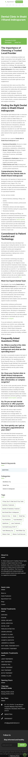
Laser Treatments (15, 523)
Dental (14, 516)
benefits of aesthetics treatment (11, 508)
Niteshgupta (8, 42)
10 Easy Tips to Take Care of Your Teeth (12, 501)
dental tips (22, 516)
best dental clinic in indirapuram (10, 512)
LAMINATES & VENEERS (8, 643)
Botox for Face (6, 516)
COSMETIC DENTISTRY (7, 640)
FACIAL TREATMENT (6, 667)
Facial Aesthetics (18, 519)
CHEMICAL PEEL (5, 664)
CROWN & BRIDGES (6, 631)
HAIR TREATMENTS (6, 662)
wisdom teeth (6, 534)
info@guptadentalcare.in (6, 723)
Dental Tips (18, 42)
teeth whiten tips (20, 530)
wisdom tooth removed (19, 534)
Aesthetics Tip (7, 482)
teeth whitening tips (7, 530)
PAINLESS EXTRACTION (8, 629)
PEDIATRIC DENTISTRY (7, 637)
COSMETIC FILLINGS (7, 634)
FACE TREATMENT (6, 670)
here (20, 277)
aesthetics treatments (8, 505)
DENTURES (4, 615)
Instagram (11, 318)
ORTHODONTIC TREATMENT (9, 648)
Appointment (19, 1)
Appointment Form (6, 599)
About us (3, 593)
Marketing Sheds (14, 756)
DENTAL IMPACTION (7, 623)
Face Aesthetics (6, 519)
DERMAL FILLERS (6, 676)
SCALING (3, 617)
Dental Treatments (6, 596)
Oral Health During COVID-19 (9, 527)
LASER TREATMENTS (7, 659)
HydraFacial (5, 523)
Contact (3, 604)
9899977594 (6, 714)
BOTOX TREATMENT (6, 673)
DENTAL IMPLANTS (6, 620)
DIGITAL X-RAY (5, 626)
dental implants (21, 219)
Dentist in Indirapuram (9, 489)
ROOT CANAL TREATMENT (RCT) (10, 646)
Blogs (2, 601)
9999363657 (6, 718)
